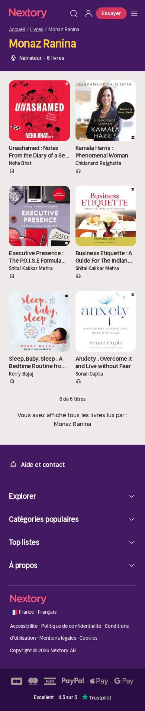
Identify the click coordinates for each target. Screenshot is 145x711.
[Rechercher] (73, 13)
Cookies (88, 638)
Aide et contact (43, 465)
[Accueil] (37, 13)
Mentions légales (57, 638)
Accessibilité (24, 626)
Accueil (17, 30)
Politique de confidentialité (71, 626)
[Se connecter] (88, 13)
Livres (36, 30)
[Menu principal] (134, 13)
